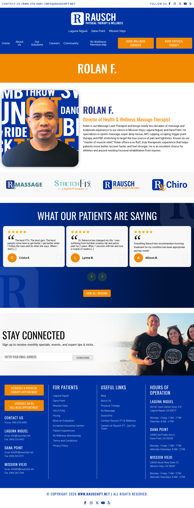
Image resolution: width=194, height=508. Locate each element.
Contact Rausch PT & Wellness (118, 420)
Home (6, 43)
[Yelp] (109, 503)
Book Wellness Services (135, 43)
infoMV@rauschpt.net (22, 469)
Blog (103, 395)
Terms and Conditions (65, 440)
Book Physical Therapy (174, 43)
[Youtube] (103, 503)
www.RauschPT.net (94, 493)
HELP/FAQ (59, 410)
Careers (54, 43)
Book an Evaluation (63, 420)
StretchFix (106, 415)
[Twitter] (97, 503)
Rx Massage (108, 410)
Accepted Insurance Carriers (68, 425)
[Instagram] (91, 503)
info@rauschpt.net (60, 3)
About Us (19, 43)
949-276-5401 (19, 422)
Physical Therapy (110, 405)
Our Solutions (37, 43)
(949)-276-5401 (33, 3)
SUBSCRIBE (83, 357)
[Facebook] (85, 503)
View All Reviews (97, 293)
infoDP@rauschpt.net (22, 452)
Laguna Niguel (77, 31)
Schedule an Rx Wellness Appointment (24, 405)
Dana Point (98, 31)
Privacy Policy (60, 445)
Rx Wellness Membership (98, 43)
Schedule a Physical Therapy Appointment (24, 390)
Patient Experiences (64, 430)
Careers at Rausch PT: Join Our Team (118, 427)
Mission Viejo (117, 31)
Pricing (56, 415)
